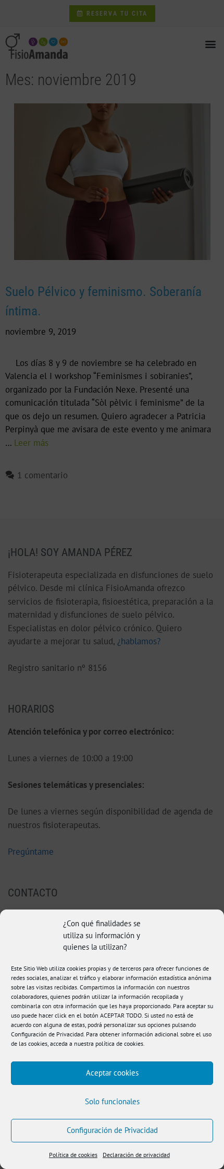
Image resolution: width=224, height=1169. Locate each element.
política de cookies (119, 1043)
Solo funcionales (112, 1101)
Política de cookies (73, 1155)
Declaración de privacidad (136, 1155)
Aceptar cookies (112, 1073)
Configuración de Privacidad (112, 1130)
